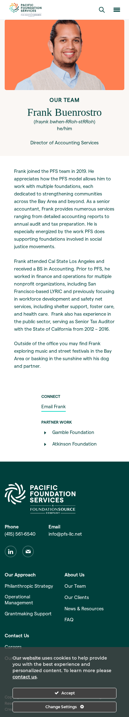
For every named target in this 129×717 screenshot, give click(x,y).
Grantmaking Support (28, 613)
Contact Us (17, 635)
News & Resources (84, 608)
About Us (74, 574)
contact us (25, 677)
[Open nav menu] (116, 9)
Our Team (75, 586)
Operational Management (19, 599)
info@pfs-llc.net (65, 534)
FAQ (69, 619)
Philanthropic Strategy (29, 586)
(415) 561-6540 (20, 534)
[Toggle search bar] (101, 9)
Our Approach (20, 574)
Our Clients (76, 597)
